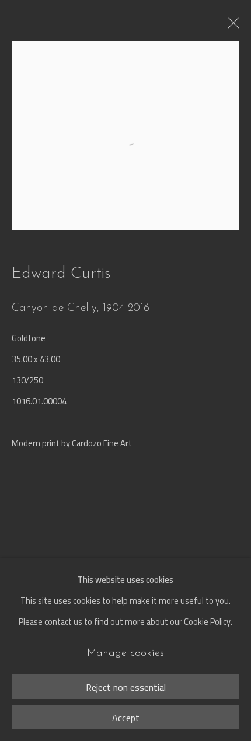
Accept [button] (126, 717)
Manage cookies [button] (125, 653)
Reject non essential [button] (126, 687)
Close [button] (230, 26)
